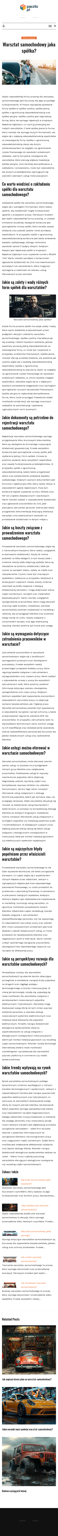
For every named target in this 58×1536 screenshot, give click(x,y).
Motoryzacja (29, 38)
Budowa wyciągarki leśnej (14, 1491)
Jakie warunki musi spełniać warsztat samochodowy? (27, 1429)
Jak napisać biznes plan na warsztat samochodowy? (27, 1379)
